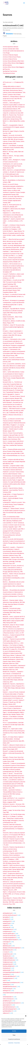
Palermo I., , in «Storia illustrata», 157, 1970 (13, 718)
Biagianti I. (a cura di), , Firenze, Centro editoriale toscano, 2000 (13, 139)
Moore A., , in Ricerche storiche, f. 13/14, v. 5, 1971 (13, 631)
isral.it (4, 980)
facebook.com (6, 956)
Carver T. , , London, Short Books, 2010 (13, 241)
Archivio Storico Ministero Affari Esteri (13, 61)
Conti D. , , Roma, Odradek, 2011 (13, 260)
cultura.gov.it (6, 942)
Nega (14, 1035)
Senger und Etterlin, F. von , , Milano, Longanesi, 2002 (13, 800)
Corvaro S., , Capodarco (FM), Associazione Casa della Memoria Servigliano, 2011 (13, 268)
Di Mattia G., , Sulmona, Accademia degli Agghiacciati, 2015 (13, 327)
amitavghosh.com (7, 913)
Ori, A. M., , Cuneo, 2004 (14, 708)
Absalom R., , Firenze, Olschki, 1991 (14, 99)
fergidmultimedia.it (8, 958)
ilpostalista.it (6, 974)
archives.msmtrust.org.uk (10, 915)
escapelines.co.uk (7, 954)
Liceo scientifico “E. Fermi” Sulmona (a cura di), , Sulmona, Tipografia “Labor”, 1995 (14, 525)
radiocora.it (6, 1013)
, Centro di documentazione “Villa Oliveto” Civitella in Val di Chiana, (14, 90)
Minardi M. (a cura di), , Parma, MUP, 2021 (13, 621)
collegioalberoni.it (8, 929)
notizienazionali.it (7, 997)
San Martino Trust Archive (10, 71)
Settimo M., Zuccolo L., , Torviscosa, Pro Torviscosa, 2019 (14, 806)
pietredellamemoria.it (9, 1007)
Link (21, 25)
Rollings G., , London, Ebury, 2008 (13, 759)
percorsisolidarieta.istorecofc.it (11, 1003)
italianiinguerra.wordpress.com (11, 982)
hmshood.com (6, 968)
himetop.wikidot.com (8, 966)
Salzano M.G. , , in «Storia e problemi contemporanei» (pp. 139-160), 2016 (14, 767)
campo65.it (6, 925)
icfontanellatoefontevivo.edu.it (11, 972)
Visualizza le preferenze (14, 1039)
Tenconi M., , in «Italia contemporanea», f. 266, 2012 (14, 835)
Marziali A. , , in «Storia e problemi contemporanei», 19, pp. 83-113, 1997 (14, 594)
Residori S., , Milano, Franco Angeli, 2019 (14, 747)
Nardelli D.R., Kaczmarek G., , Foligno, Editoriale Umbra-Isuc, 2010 (14, 667)
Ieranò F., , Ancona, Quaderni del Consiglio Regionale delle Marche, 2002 (14, 461)
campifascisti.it (7, 921)
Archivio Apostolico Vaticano (10, 47)
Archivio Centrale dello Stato (11, 49)
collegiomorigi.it (7, 931)
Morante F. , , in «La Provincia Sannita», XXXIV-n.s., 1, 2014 (14, 641)
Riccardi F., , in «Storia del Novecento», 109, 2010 (13, 753)
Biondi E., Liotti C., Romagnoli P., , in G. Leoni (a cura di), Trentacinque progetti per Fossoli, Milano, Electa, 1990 (14, 164)
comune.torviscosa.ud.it (9, 935)
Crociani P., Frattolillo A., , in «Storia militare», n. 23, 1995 (13, 276)
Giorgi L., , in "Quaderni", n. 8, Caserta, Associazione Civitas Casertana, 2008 (14, 423)
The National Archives (9, 73)
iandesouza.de (6, 970)
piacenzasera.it (7, 1005)
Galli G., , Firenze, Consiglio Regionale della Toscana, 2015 (13, 376)
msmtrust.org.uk (7, 988)
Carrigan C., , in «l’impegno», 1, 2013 (14, 227)
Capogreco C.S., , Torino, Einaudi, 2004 (13, 215)
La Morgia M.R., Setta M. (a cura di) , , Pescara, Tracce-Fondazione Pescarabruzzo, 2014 (14, 504)
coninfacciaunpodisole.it (9, 937)
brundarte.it (6, 919)
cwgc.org (5, 944)
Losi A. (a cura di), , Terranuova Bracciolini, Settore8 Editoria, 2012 (13, 533)
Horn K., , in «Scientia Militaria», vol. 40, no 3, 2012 (14, 453)
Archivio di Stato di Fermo (10, 59)
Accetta (14, 1031)
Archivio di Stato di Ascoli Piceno (12, 57)
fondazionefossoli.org (8, 960)
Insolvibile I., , (14, 472)
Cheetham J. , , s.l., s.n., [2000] (13, 253)
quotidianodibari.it (8, 1011)
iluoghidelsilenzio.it (8, 978)
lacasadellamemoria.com (9, 986)
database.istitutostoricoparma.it (11, 948)
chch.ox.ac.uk (6, 927)
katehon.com (6, 984)
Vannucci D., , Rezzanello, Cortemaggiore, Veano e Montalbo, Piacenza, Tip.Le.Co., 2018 (13, 886)
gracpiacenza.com (7, 964)
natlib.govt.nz (6, 990)
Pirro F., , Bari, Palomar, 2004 (13, 725)
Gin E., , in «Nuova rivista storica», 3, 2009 (13, 415)
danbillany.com (7, 946)
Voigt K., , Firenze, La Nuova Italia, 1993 (14, 894)
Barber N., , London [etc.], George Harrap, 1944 (13, 117)
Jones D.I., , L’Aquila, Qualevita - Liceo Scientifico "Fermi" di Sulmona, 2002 (13, 490)
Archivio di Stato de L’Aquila (10, 55)
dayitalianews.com (8, 950)
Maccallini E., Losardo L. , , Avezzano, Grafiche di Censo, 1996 (13, 551)
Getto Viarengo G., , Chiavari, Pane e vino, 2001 (13, 404)
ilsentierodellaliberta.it (9, 976)
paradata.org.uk (7, 1001)
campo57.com (7, 923)
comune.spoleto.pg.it (8, 933)
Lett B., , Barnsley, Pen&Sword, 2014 (14, 519)
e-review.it (6, 952)
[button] (26, 1016)
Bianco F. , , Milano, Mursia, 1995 (13, 147)
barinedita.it (6, 917)
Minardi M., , (14, 616)
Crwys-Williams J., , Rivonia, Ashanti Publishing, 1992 (13, 282)
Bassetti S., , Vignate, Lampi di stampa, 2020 (13, 127)
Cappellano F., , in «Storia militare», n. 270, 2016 (13, 221)
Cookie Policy (11, 1042)
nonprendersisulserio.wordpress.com (13, 993)
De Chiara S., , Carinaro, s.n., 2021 (14, 296)
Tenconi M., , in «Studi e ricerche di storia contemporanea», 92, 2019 (14, 849)
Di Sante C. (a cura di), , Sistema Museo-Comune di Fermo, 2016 (14, 360)
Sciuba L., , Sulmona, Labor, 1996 (14, 784)
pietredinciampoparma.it (9, 1009)
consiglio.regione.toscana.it (10, 939)
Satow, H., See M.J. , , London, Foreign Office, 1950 (13, 776)
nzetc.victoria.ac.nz (8, 999)
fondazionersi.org (7, 962)
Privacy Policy (17, 1042)
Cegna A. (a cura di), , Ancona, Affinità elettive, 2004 (14, 247)
